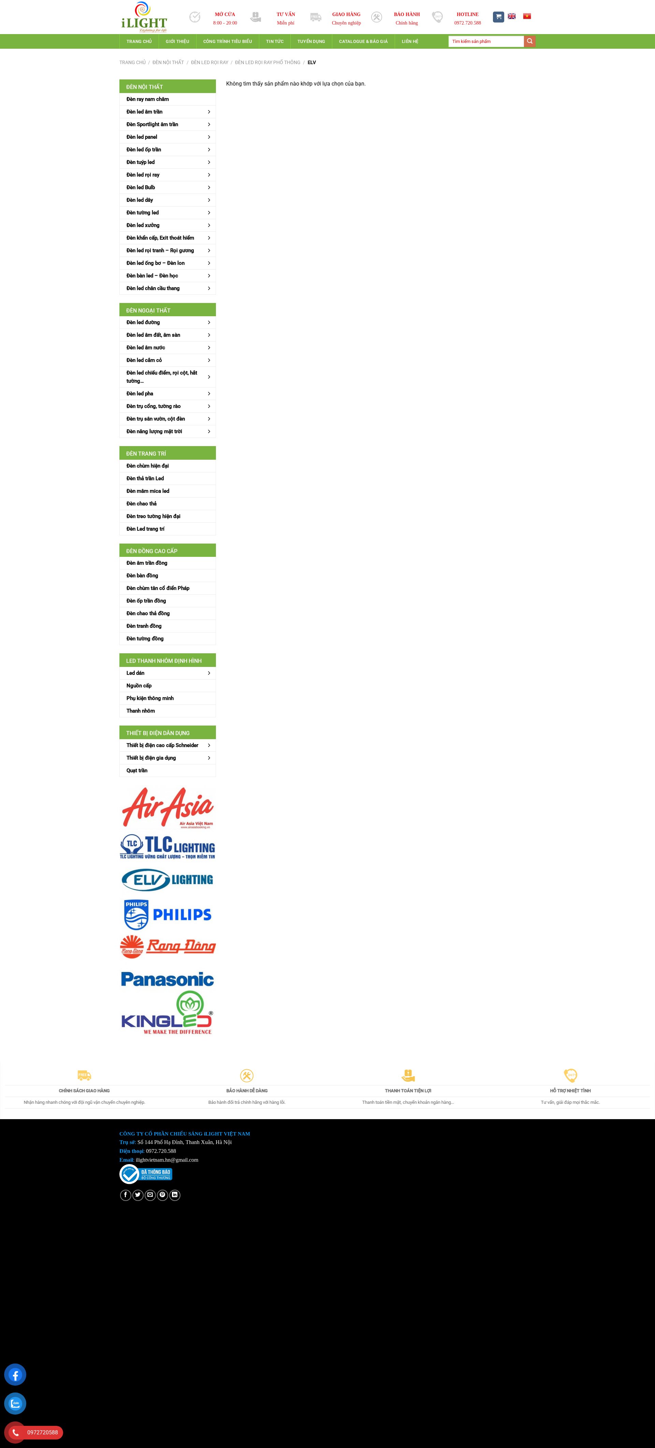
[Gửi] (530, 41)
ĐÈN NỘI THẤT (168, 62)
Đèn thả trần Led (145, 478)
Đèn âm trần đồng (147, 563)
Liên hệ (410, 41)
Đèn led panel (142, 137)
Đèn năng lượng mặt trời (154, 431)
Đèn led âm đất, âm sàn (153, 335)
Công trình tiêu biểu (227, 41)
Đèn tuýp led (141, 162)
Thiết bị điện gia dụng (151, 758)
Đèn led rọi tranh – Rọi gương (160, 250)
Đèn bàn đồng (142, 576)
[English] (511, 16)
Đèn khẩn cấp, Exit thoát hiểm (160, 238)
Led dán (135, 673)
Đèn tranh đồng (144, 626)
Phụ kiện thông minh (150, 698)
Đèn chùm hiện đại (148, 466)
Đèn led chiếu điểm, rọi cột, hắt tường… (162, 377)
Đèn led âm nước (146, 348)
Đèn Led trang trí (145, 529)
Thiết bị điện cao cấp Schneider (162, 745)
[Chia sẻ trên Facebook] (125, 1195)
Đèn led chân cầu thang (153, 288)
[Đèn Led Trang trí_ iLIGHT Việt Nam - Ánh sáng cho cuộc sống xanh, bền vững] (149, 17)
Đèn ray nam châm (148, 99)
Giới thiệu (177, 41)
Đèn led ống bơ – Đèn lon (156, 263)
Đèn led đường (143, 322)
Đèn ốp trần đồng (146, 601)
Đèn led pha (140, 394)
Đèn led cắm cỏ (144, 360)
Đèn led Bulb (141, 187)
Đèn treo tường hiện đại (153, 516)
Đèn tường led (143, 213)
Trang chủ (139, 41)
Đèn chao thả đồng (148, 613)
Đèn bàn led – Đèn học (152, 276)
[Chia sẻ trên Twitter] (138, 1195)
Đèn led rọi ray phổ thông (268, 62)
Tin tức (274, 41)
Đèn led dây (140, 200)
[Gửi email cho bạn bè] (150, 1195)
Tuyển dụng (311, 41)
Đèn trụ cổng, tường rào (154, 406)
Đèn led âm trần (144, 112)
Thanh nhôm (141, 711)
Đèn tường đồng (145, 639)
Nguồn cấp (139, 686)
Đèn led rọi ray (209, 62)
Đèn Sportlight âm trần (152, 124)
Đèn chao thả (142, 504)
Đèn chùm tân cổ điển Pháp (158, 588)
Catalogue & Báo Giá (363, 41)
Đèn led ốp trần (144, 150)
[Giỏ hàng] (498, 17)
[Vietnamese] (527, 16)
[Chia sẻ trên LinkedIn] (174, 1195)
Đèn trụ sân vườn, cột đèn (156, 419)
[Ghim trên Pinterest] (162, 1195)
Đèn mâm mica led (148, 491)
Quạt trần (137, 770)
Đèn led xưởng (143, 225)
